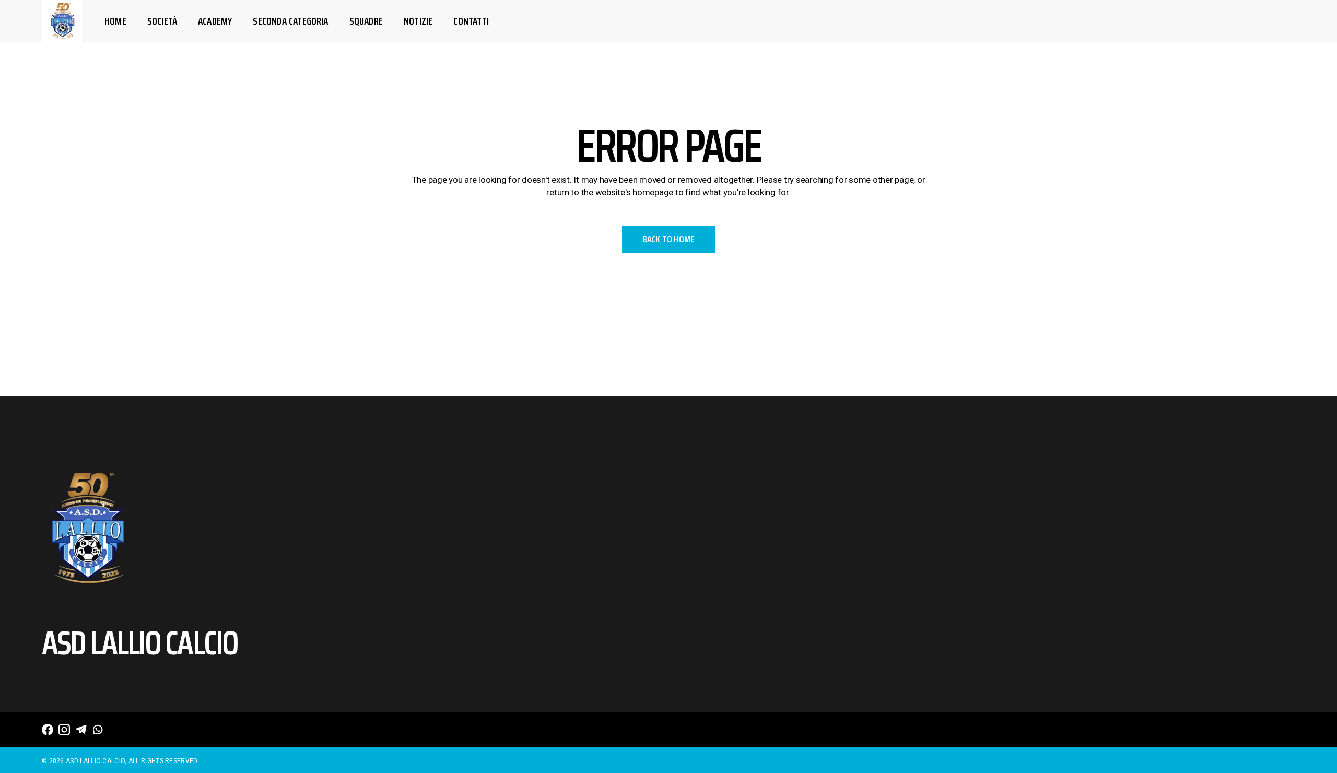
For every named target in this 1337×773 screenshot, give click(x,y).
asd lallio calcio (95, 761)
